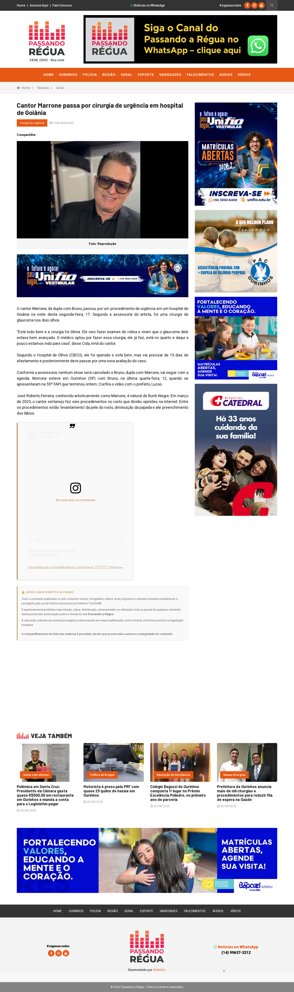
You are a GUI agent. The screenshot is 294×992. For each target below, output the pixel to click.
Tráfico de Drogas (102, 774)
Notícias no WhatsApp (149, 5)
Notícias (43, 88)
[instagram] (254, 5)
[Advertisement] (102, 683)
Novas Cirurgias (234, 774)
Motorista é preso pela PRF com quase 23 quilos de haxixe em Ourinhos (111, 791)
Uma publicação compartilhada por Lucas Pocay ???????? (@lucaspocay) (79, 567)
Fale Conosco (62, 5)
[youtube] (261, 5)
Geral (127, 75)
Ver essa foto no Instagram (75, 499)
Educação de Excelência (173, 774)
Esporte (146, 75)
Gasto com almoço (36, 774)
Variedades (170, 75)
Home (21, 5)
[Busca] (272, 5)
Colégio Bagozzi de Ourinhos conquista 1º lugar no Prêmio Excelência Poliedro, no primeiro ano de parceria (178, 793)
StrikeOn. (159, 970)
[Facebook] (247, 5)
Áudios (226, 75)
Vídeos (244, 75)
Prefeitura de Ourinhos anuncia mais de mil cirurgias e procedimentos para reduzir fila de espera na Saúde (244, 793)
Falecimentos (200, 75)
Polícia (90, 75)
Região (109, 75)
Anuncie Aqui (39, 5)
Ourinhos (68, 75)
